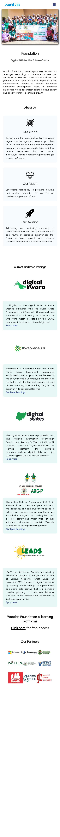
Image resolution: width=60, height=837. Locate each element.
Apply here (11, 602)
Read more (11, 325)
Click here (18, 628)
